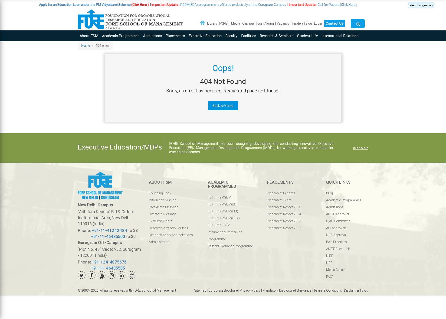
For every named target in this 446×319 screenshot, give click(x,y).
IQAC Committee (338, 221)
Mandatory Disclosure (278, 290)
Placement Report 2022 (284, 228)
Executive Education (205, 35)
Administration (159, 242)
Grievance (304, 290)
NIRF (329, 256)
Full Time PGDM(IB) (222, 204)
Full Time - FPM (219, 225)
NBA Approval (336, 235)
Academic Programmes (120, 35)
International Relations (339, 35)
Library (212, 23)
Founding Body (160, 193)
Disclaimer (351, 290)
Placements (175, 35)
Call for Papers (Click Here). (310, 5)
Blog (309, 23)
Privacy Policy (250, 290)
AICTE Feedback (338, 249)
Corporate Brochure (223, 290)
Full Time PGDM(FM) (223, 211)
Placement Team (279, 200)
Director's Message (162, 214)
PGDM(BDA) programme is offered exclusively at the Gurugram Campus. (206, 5)
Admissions (152, 35)
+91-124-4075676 (109, 262)
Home (85, 45)
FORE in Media (229, 23)
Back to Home (223, 106)
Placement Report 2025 (284, 207)
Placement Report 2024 (284, 214)
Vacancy (283, 23)
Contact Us (334, 23)
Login (318, 23)
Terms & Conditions (327, 290)
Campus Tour (252, 23)
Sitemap (200, 290)
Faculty (231, 35)
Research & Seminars (276, 35)
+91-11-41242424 (109, 230)
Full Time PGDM (219, 197)
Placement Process (281, 193)
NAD (329, 263)
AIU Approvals (336, 228)
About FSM (89, 35)
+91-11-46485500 (108, 236)
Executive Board (160, 221)
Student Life (307, 35)
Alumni (269, 23)
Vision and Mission (162, 200)
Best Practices (336, 242)
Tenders (297, 23)
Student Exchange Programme (230, 246)
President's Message (163, 207)
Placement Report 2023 (284, 221)
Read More (360, 148)
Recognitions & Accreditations (171, 235)
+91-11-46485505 (108, 268)
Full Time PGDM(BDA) (224, 218)
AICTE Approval (337, 214)
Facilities (248, 35)
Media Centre (335, 270)
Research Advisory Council (168, 228)
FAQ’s (330, 277)
